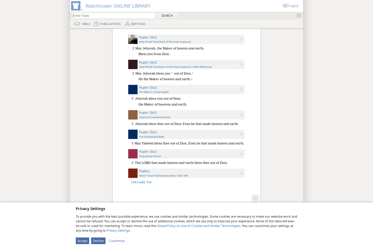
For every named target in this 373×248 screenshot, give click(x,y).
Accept (82, 241)
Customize (117, 241)
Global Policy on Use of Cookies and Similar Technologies (199, 226)
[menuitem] (298, 15)
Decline (98, 241)
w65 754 (145, 182)
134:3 (135, 182)
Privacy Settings (118, 230)
